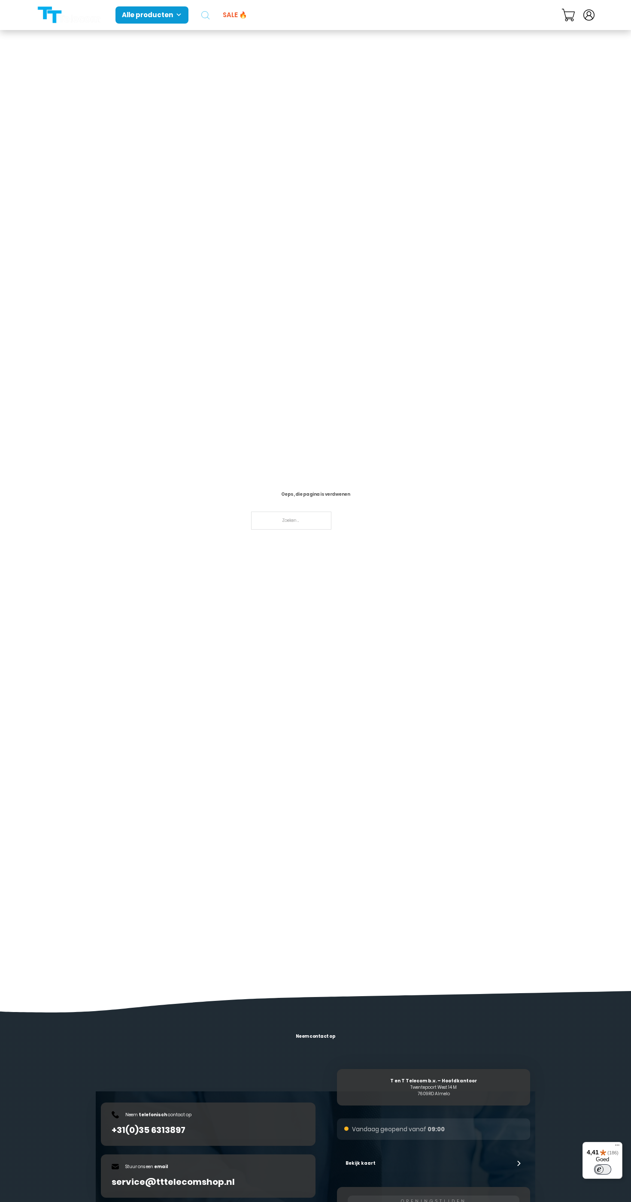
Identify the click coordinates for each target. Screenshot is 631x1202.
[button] (433, 1163)
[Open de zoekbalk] (205, 15)
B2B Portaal (459, 14)
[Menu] (617, 1147)
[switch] (602, 1169)
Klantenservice (520, 14)
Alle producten (147, 14)
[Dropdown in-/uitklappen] (551, 15)
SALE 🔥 (235, 14)
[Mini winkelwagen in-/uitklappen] (568, 15)
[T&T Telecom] (69, 15)
